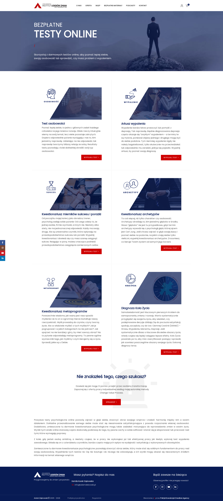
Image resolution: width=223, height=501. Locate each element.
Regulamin (96, 498)
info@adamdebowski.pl (85, 485)
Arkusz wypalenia (133, 124)
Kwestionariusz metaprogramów (64, 311)
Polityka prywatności (76, 498)
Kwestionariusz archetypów (140, 214)
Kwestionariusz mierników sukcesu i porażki (71, 214)
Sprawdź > (111, 402)
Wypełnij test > (91, 157)
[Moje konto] (181, 5)
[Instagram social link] (162, 487)
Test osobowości (53, 123)
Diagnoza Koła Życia (135, 308)
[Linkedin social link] (175, 487)
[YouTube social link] (168, 487)
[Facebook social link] (155, 487)
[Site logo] (50, 5)
